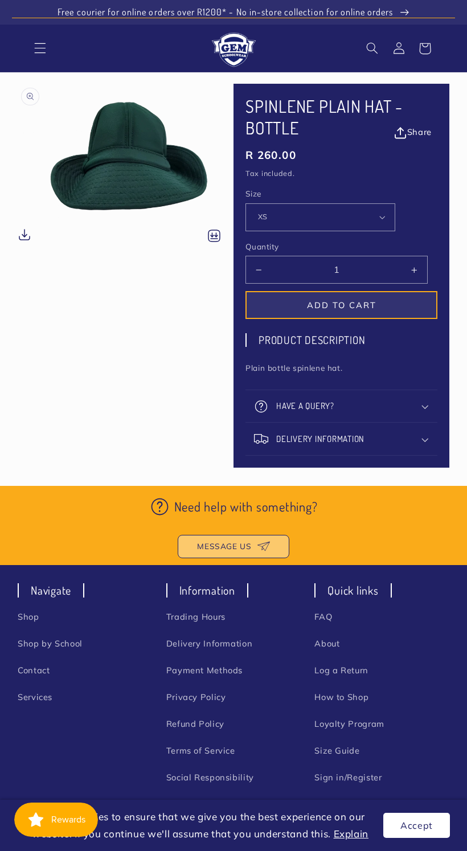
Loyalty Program (349, 723)
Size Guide (336, 750)
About (326, 643)
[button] (372, 48)
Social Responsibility (210, 777)
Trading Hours (196, 616)
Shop (28, 616)
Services (35, 697)
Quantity (261, 246)
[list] (125, 165)
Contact (34, 670)
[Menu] (40, 48)
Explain (351, 834)
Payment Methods (204, 670)
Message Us (224, 546)
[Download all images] (214, 236)
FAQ (323, 616)
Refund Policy (195, 723)
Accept (416, 825)
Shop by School (50, 643)
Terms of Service (200, 750)
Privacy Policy (196, 697)
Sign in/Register (348, 777)
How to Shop (341, 697)
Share (419, 131)
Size (253, 193)
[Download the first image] (24, 237)
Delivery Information (209, 643)
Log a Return (341, 670)
